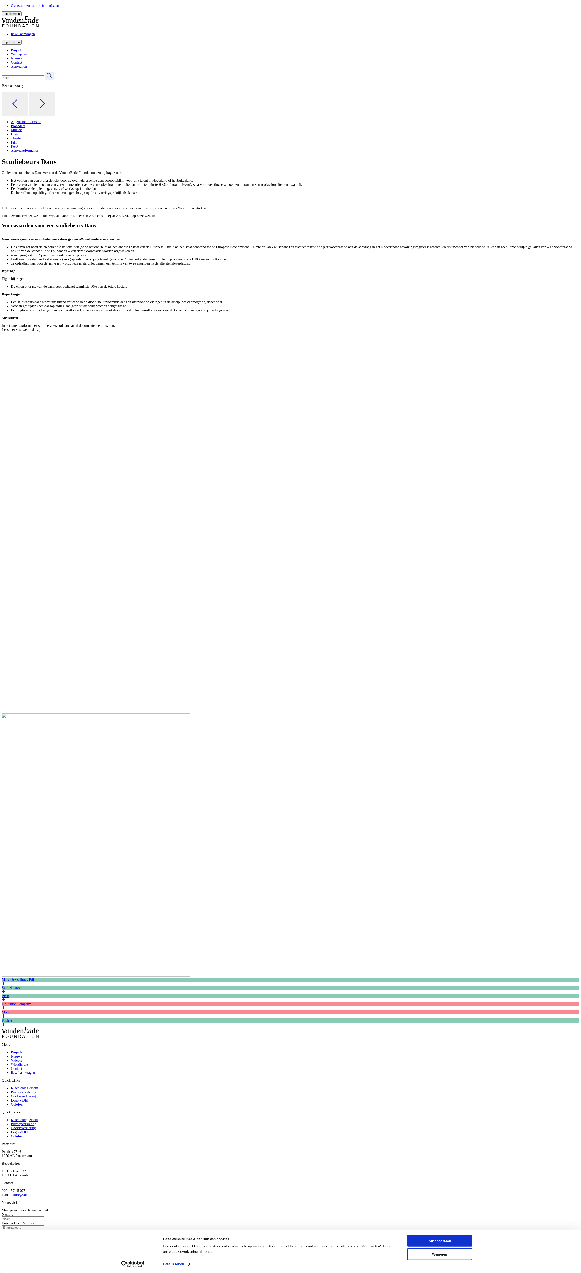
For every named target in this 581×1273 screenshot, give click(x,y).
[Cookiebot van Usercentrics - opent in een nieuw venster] (133, 1264)
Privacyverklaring (23, 1092)
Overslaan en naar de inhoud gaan (35, 5)
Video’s (16, 1060)
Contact (16, 62)
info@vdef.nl (22, 1195)
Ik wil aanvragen (23, 1073)
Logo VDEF (20, 1100)
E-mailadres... (18, 1223)
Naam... (7, 1214)
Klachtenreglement (24, 1088)
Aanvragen (19, 66)
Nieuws (16, 58)
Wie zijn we (19, 54)
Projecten (17, 50)
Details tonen (173, 1264)
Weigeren (439, 1254)
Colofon (17, 1104)
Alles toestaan (439, 1241)
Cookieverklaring (23, 1096)
